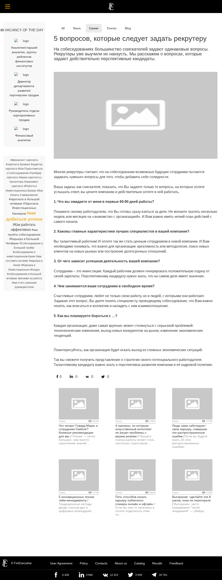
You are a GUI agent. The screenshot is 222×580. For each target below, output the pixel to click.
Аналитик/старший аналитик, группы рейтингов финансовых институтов (24, 57)
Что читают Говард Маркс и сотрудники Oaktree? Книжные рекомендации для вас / (78, 431)
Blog (128, 28)
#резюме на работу (30, 278)
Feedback (176, 563)
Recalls (157, 563)
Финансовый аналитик (24, 138)
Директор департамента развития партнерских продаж (24, 88)
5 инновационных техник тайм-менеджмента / (76, 498)
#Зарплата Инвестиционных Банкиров (25, 208)
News (77, 28)
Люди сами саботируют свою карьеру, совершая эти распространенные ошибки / (189, 431)
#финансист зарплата (24, 160)
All (63, 28)
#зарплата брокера (18, 164)
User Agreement (61, 563)
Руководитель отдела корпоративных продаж (24, 115)
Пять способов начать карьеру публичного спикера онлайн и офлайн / (135, 500)
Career (94, 28)
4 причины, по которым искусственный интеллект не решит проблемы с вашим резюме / (133, 431)
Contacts (101, 563)
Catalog (139, 563)
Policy (84, 563)
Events (111, 28)
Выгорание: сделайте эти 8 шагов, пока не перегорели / (191, 500)
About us (121, 563)
